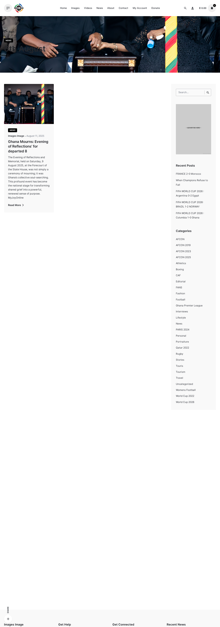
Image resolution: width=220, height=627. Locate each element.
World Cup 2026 (185, 402)
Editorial (181, 281)
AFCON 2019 (183, 245)
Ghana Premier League (189, 305)
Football (180, 299)
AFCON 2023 (183, 251)
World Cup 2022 (185, 395)
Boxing (180, 269)
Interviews (182, 311)
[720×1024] (193, 153)
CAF (178, 275)
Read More (15, 205)
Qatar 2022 (182, 347)
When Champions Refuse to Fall (192, 182)
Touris (179, 365)
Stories (180, 359)
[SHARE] (8, 619)
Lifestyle (181, 317)
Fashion (180, 293)
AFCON (180, 239)
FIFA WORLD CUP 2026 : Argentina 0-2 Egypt (190, 193)
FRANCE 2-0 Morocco (188, 173)
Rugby (179, 353)
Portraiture (182, 341)
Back (11, 31)
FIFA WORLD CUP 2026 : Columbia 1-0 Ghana (190, 215)
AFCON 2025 (183, 257)
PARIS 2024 (182, 329)
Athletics (181, 263)
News (8, 40)
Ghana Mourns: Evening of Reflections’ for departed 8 (28, 146)
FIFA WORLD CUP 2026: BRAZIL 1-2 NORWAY (189, 204)
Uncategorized (184, 383)
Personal (181, 335)
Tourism (180, 371)
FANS (179, 287)
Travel (179, 377)
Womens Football (186, 389)
